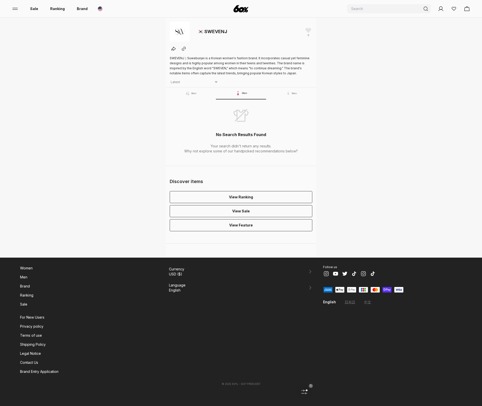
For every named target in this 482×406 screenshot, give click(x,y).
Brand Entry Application (39, 371)
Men (23, 277)
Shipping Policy (33, 344)
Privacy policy (31, 326)
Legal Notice (30, 353)
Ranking (57, 9)
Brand (82, 9)
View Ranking (241, 197)
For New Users (32, 317)
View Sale (241, 211)
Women (26, 268)
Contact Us (29, 362)
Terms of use (31, 335)
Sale (34, 9)
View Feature (241, 225)
